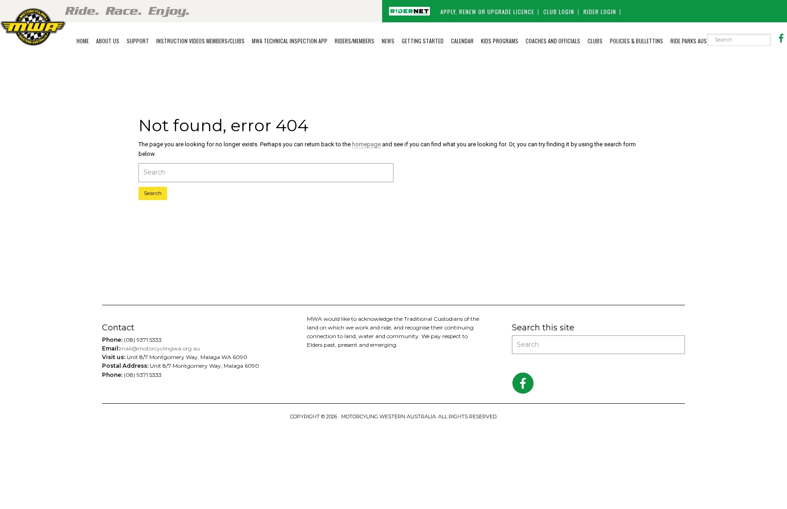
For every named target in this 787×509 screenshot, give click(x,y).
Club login (558, 11)
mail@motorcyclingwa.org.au (160, 348)
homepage (366, 144)
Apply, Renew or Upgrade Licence (487, 11)
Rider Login (599, 11)
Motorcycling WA (33, 26)
